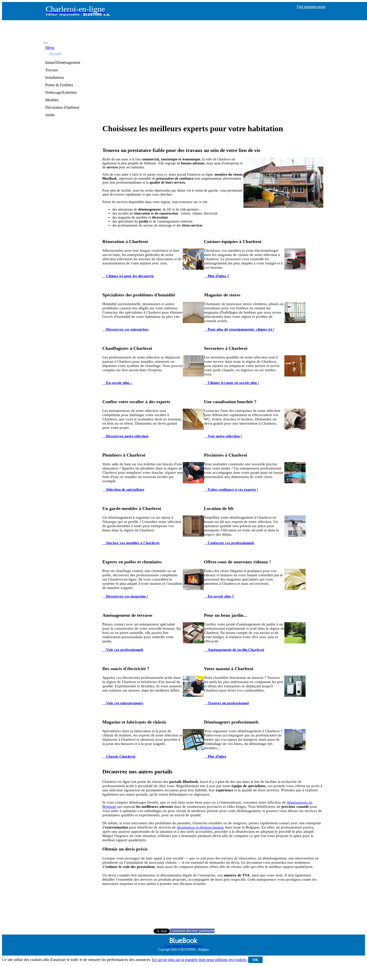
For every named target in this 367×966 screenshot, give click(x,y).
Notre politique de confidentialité (183, 946)
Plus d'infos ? (218, 276)
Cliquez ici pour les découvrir (129, 276)
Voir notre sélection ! (224, 436)
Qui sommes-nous (311, 6)
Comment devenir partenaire (192, 931)
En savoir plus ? (220, 596)
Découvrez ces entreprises (127, 329)
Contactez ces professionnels (230, 543)
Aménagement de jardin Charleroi (235, 650)
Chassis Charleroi (120, 756)
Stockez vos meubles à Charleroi (132, 543)
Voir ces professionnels (124, 650)
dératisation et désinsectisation (200, 827)
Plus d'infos (216, 756)
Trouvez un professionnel (228, 703)
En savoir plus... (118, 383)
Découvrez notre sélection (126, 436)
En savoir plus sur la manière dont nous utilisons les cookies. (199, 960)
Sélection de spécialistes (124, 489)
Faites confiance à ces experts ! (232, 489)
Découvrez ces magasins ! (126, 596)
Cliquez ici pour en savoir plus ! (233, 383)
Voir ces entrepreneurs (124, 703)
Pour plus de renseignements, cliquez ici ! (240, 329)
